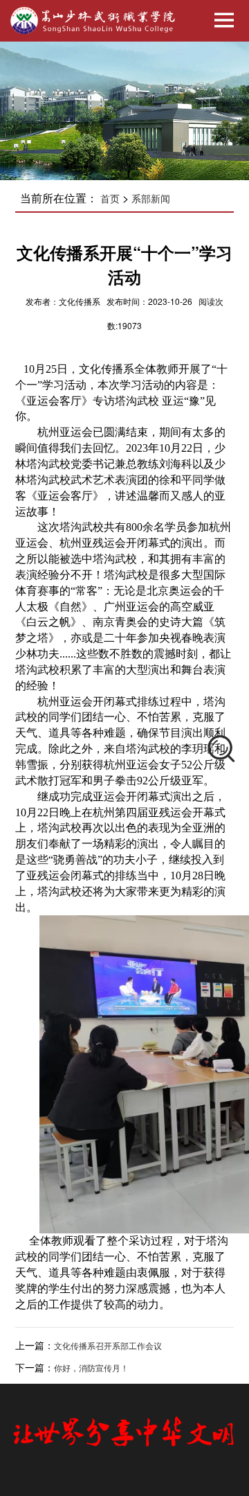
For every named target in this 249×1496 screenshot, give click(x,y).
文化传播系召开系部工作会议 (108, 1346)
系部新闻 (150, 198)
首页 (110, 198)
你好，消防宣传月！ (91, 1368)
